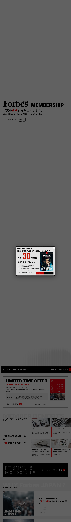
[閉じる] (54, 248)
